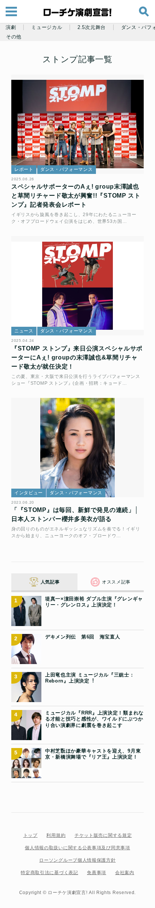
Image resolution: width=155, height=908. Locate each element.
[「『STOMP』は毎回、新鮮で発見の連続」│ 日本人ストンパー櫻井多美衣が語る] (77, 447)
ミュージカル (46, 27)
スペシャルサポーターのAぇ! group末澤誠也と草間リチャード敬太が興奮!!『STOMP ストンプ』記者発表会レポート (76, 195)
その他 (13, 37)
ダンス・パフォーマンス (66, 169)
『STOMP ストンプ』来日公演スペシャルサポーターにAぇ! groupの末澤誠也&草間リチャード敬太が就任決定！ (77, 357)
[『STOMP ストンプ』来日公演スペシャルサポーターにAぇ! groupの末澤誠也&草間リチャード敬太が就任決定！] (77, 285)
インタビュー (28, 492)
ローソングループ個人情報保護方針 (77, 860)
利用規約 (55, 835)
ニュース (23, 331)
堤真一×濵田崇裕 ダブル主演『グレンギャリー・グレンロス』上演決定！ (94, 602)
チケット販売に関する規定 (103, 835)
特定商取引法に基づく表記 (49, 872)
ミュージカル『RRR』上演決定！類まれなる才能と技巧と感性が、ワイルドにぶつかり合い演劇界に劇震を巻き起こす (94, 719)
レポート (23, 169)
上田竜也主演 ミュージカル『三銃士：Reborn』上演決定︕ (90, 678)
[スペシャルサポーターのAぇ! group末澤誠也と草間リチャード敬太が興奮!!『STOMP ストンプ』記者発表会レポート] (77, 124)
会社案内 (124, 872)
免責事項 (96, 872)
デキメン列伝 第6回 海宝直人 (82, 637)
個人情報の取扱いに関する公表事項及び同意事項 (77, 847)
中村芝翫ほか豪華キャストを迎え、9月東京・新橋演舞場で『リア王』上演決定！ (93, 754)
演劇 (11, 27)
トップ (30, 835)
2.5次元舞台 (92, 27)
